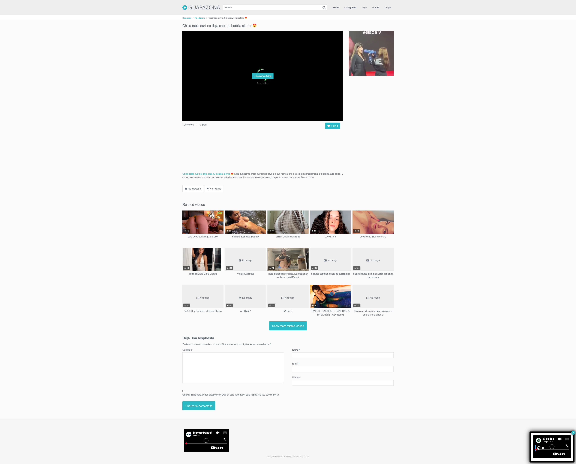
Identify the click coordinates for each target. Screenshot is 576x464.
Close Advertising (263, 76)
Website (296, 377)
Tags (364, 7)
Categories (350, 7)
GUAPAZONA (203, 7)
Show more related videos (288, 326)
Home (336, 7)
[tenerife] (371, 54)
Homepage (186, 17)
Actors (375, 7)
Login (388, 7)
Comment (187, 349)
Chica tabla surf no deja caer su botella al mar (206, 173)
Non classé (215, 188)
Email (295, 363)
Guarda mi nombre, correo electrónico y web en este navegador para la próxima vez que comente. (230, 394)
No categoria (200, 17)
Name (296, 349)
